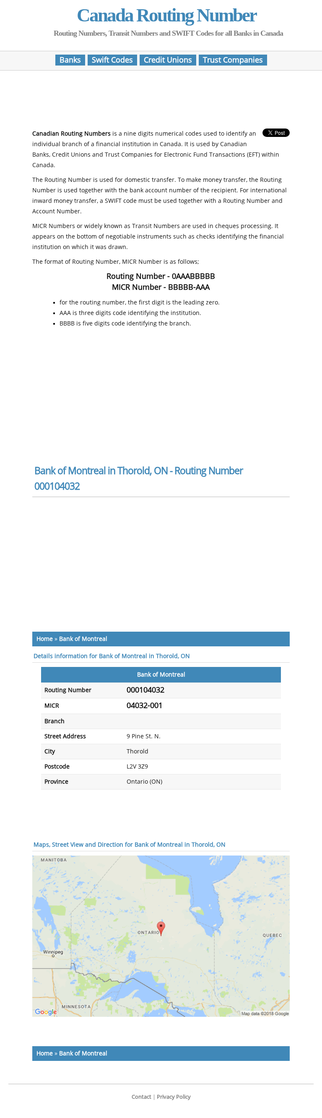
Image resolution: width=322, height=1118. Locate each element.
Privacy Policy (174, 1097)
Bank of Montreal (83, 639)
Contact (141, 1097)
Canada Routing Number (166, 15)
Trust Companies (233, 60)
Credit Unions (168, 60)
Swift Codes (112, 60)
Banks (70, 60)
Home (44, 639)
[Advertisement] (161, 102)
